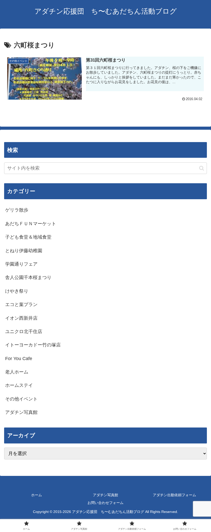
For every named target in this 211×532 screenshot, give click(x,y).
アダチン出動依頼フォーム (174, 495)
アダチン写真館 (105, 495)
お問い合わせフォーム (105, 503)
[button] (201, 168)
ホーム (36, 495)
